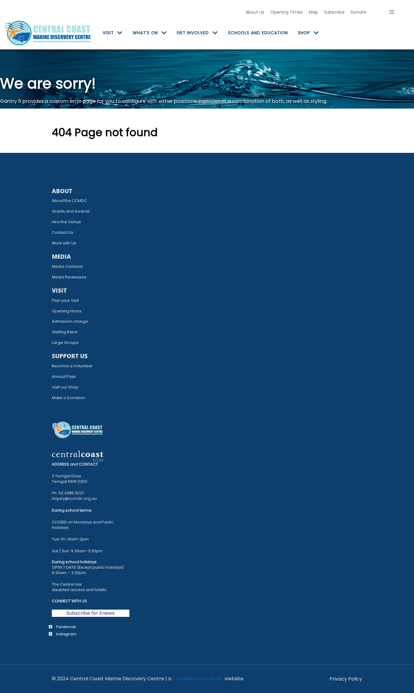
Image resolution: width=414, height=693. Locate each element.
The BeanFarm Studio (197, 678)
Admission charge (70, 321)
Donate (358, 12)
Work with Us (64, 243)
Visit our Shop (65, 387)
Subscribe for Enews (90, 613)
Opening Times (286, 12)
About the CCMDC (69, 200)
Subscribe (334, 12)
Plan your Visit (65, 300)
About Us (254, 12)
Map (313, 12)
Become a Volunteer (72, 365)
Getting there (65, 332)
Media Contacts (67, 266)
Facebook (65, 626)
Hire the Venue (66, 221)
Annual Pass (64, 376)
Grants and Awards (71, 211)
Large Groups (65, 342)
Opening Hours (67, 311)
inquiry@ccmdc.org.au (74, 498)
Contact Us (62, 232)
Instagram (65, 634)
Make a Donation (68, 397)
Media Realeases (69, 277)
